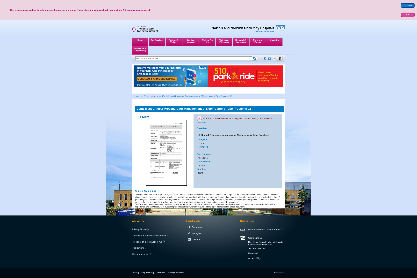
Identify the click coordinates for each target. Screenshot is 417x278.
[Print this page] (280, 58)
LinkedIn (269, 58)
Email (274, 58)
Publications (138, 247)
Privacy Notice (139, 229)
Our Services (157, 40)
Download (201, 122)
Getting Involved (190, 41)
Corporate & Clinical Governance (149, 235)
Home (140, 40)
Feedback (253, 253)
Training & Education (224, 41)
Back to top (278, 273)
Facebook (265, 58)
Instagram (197, 233)
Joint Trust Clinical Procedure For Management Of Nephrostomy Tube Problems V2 (195, 96)
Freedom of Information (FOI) (147, 241)
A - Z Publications (148, 96)
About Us (274, 40)
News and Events (257, 41)
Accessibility (254, 258)
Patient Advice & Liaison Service (264, 229)
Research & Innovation (240, 41)
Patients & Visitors (174, 41)
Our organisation (140, 254)
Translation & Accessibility (140, 50)
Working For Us (207, 41)
